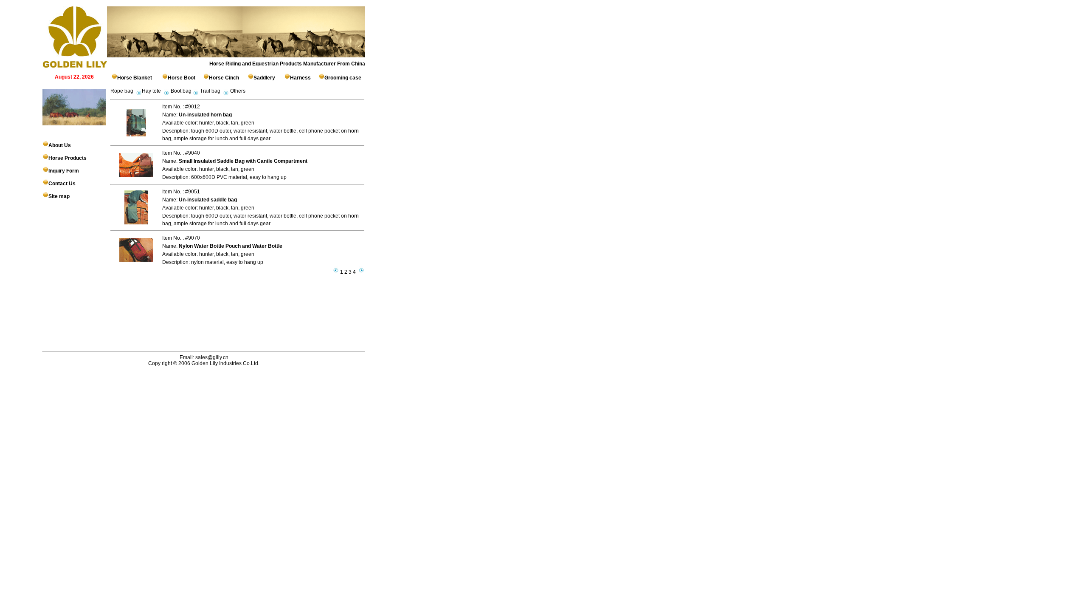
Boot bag (180, 91)
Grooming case (342, 78)
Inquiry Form (63, 171)
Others (237, 91)
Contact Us (62, 184)
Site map (59, 196)
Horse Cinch (224, 78)
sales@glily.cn (211, 357)
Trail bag (210, 91)
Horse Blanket (134, 78)
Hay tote (151, 91)
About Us (59, 145)
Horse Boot (181, 78)
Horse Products (67, 158)
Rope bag (121, 91)
